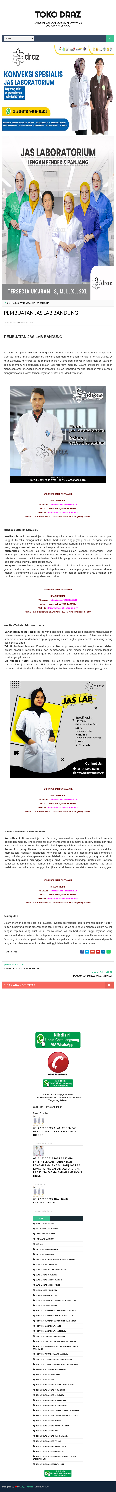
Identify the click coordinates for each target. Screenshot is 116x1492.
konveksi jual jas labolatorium (50, 1336)
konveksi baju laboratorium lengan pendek (56, 1321)
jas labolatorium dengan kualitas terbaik (55, 1259)
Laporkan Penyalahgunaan (47, 1106)
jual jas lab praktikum (46, 1290)
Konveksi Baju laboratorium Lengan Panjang (56, 1311)
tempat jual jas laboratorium (50, 1464)
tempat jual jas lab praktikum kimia (52, 1426)
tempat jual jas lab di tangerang (51, 1405)
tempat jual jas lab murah (48, 1421)
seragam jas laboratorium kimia (51, 1370)
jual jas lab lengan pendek (48, 1285)
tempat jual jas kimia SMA (48, 1375)
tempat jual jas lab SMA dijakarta (52, 1436)
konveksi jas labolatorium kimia (51, 1331)
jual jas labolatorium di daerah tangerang (56, 1301)
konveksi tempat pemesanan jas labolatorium (57, 1364)
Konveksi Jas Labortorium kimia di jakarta (55, 1316)
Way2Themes (26, 1486)
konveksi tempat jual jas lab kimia (52, 1354)
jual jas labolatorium (46, 1295)
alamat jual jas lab (45, 1224)
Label (41, 1218)
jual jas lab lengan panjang (49, 1280)
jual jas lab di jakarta (46, 1275)
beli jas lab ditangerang (47, 1229)
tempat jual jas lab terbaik (48, 1441)
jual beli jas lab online (46, 1265)
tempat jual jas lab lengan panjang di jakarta (57, 1410)
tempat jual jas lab (45, 1380)
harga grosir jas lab (45, 1234)
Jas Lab (39, 1244)
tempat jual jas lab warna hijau (51, 1446)
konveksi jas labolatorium (48, 1326)
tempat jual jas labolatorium (50, 1451)
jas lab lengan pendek (46, 1254)
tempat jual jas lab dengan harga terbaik (55, 1385)
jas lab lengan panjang (47, 1249)
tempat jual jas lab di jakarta (50, 1395)
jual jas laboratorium (46, 1306)
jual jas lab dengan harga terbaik (52, 1270)
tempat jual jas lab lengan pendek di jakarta (57, 1416)
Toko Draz (58, 14)
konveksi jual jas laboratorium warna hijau (56, 1341)
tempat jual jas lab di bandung (50, 1390)
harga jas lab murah (45, 1239)
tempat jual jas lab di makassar (51, 1400)
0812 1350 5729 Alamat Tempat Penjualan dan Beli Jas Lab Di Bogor (55, 1131)
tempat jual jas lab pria (47, 1431)
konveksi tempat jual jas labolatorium (54, 1359)
